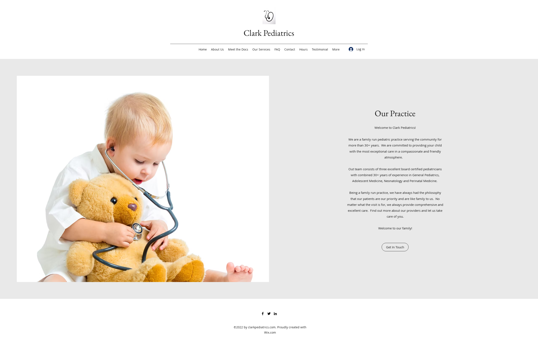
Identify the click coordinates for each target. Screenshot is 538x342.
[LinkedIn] (275, 313)
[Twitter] (269, 313)
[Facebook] (263, 313)
